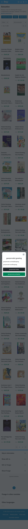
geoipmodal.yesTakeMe (14, 274)
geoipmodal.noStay (14, 269)
